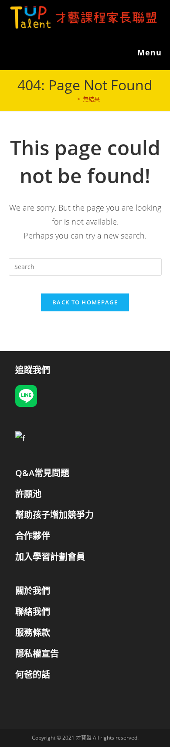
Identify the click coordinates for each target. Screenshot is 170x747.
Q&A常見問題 (42, 473)
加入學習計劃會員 (50, 557)
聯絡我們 (32, 611)
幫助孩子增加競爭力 (54, 515)
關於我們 (32, 591)
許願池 (28, 494)
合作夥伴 (32, 536)
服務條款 (32, 632)
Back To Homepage (85, 302)
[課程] (72, 99)
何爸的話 (32, 674)
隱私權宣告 (37, 653)
